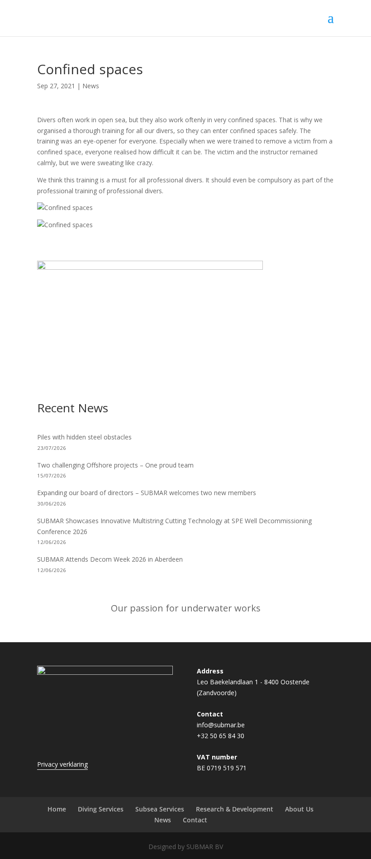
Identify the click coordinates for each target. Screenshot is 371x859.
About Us (299, 809)
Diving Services (101, 809)
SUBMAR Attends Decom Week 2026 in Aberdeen (110, 559)
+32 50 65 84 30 (220, 735)
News (90, 85)
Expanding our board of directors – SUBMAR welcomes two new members (146, 492)
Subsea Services (159, 809)
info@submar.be (221, 725)
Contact (195, 820)
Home (57, 809)
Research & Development (234, 809)
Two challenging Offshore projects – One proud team (115, 465)
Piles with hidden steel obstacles (84, 437)
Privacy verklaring (62, 764)
